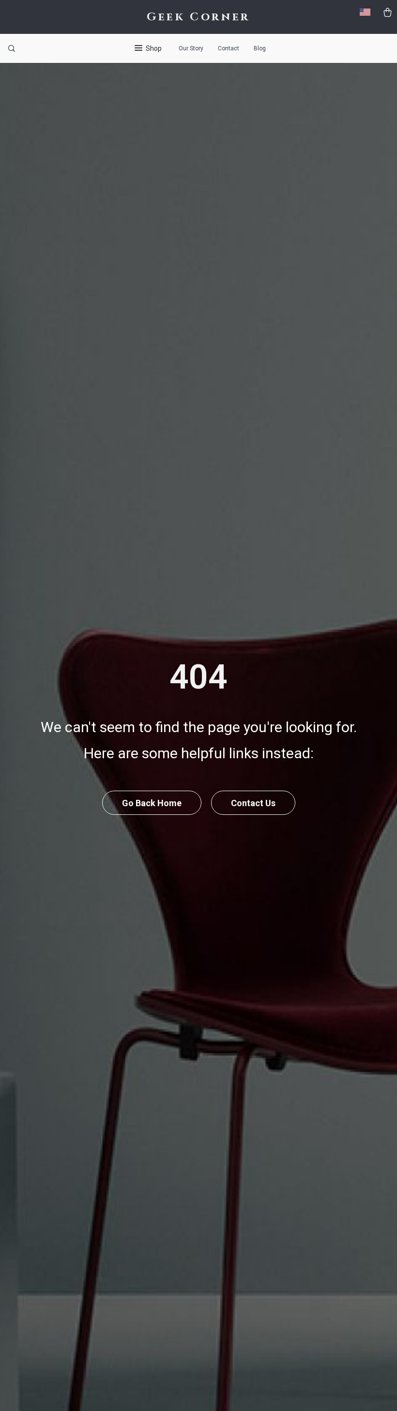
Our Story (191, 48)
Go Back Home (152, 803)
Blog (260, 48)
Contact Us (253, 803)
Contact (228, 48)
